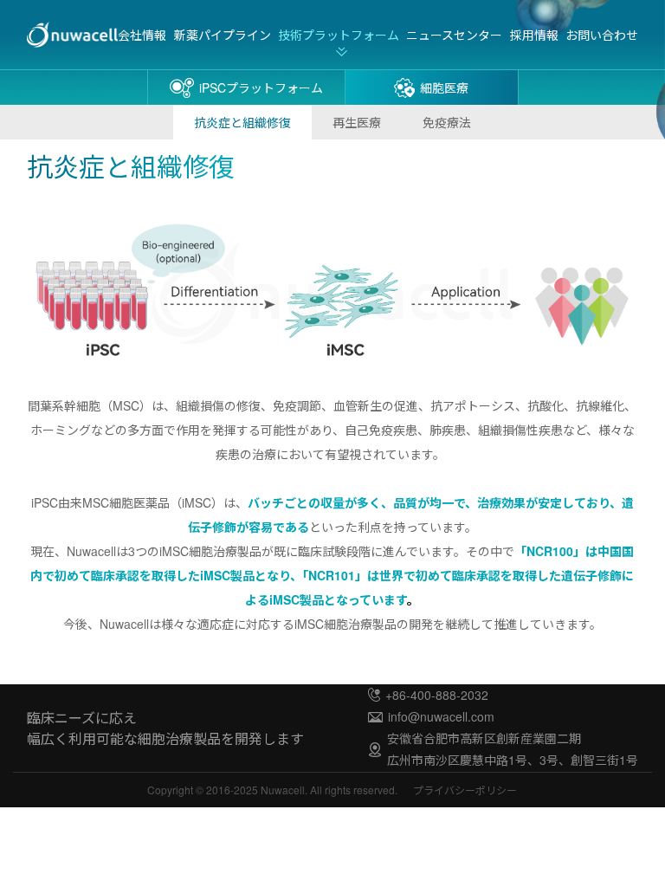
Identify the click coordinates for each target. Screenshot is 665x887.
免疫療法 (447, 122)
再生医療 (356, 122)
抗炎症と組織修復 (242, 122)
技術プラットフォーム (338, 34)
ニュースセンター (454, 34)
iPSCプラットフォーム (261, 87)
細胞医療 (444, 87)
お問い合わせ (601, 34)
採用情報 (534, 34)
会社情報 (142, 34)
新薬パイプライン (222, 34)
